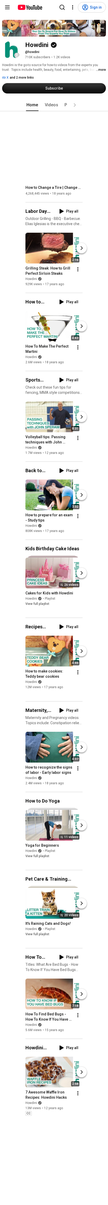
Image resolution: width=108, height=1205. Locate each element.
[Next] (81, 248)
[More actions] (78, 269)
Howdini (31, 279)
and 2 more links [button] (22, 77)
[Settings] (72, 7)
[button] (74, 105)
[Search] (62, 7)
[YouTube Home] (30, 7)
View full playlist (37, 604)
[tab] (32, 105)
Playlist (50, 598)
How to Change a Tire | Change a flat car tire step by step (54, 187)
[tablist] (54, 105)
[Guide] (7, 7)
